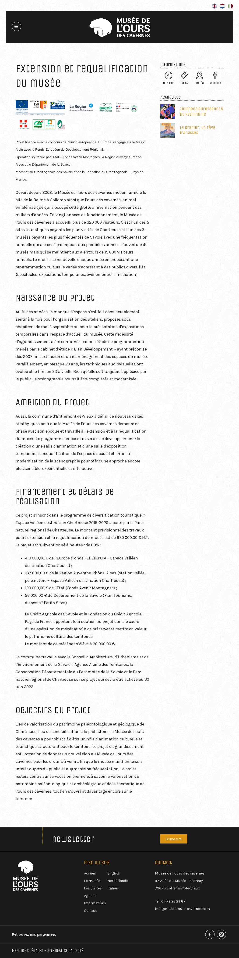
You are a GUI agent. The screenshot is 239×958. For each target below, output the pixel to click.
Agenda (90, 895)
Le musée (92, 880)
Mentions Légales (27, 950)
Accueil (90, 873)
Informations (95, 903)
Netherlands (117, 880)
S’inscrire (174, 839)
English (113, 873)
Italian (112, 888)
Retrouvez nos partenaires (34, 934)
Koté (79, 950)
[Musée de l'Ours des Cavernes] (119, 27)
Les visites (93, 888)
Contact (90, 910)
